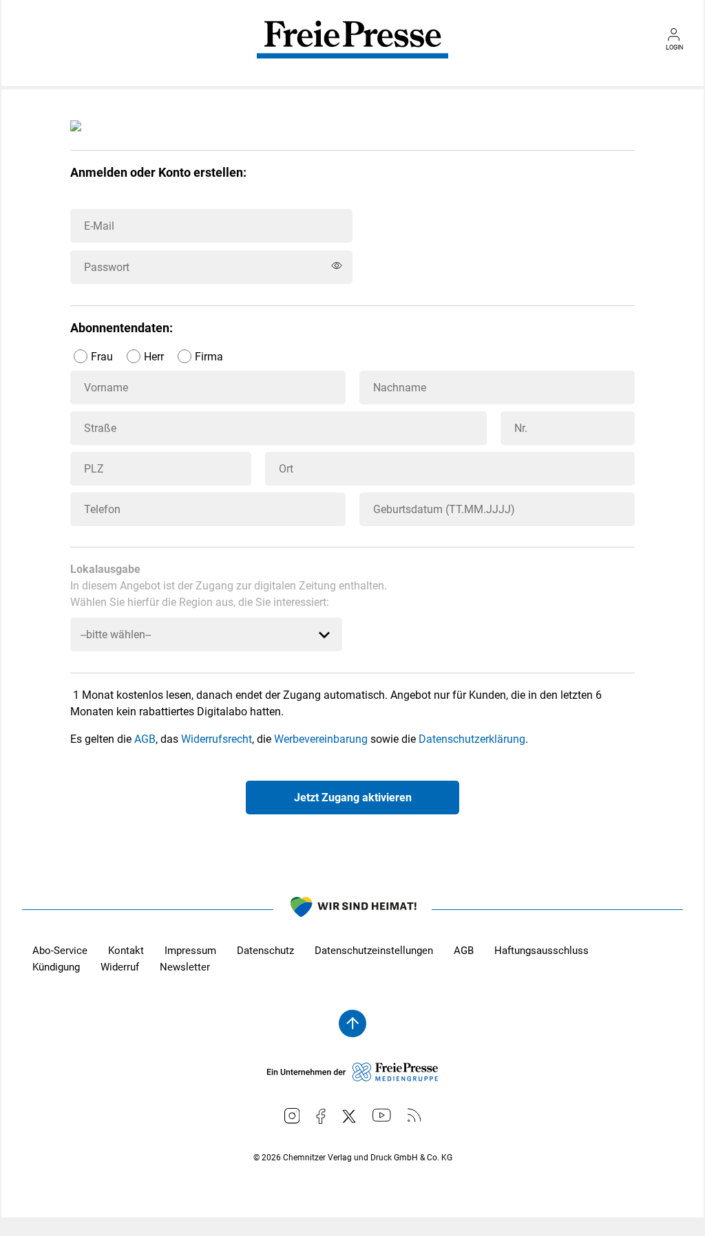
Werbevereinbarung (321, 739)
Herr (154, 356)
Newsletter (185, 967)
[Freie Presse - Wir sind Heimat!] (352, 909)
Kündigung (56, 967)
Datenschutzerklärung (472, 739)
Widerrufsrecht (216, 739)
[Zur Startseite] (352, 49)
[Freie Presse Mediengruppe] (352, 1078)
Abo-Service (59, 950)
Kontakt (126, 950)
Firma (209, 356)
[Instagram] (292, 1116)
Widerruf (120, 967)
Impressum (190, 950)
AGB (145, 739)
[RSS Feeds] (414, 1115)
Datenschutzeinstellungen (374, 950)
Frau (102, 356)
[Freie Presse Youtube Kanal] (381, 1115)
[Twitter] (349, 1116)
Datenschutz (265, 950)
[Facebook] (321, 1116)
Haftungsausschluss (541, 950)
